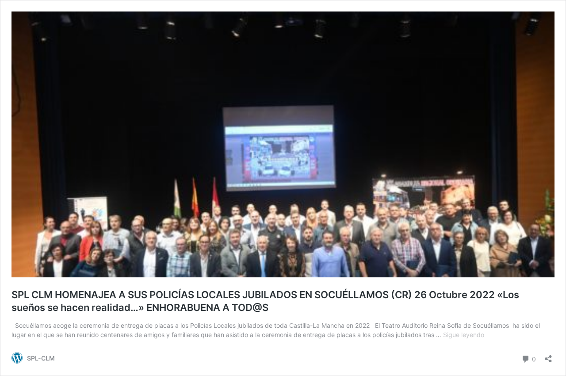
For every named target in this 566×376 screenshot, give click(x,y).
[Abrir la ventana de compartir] (548, 356)
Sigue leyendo (463, 334)
